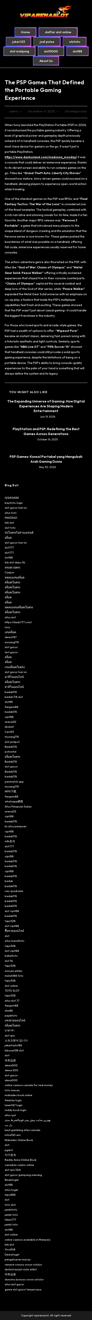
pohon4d (10, 751)
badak (9, 881)
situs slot (10, 617)
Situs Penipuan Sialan (18, 806)
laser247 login (13, 1105)
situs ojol (10, 1115)
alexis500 (11, 1065)
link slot (9, 522)
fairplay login (13, 1100)
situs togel (11, 1189)
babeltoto (11, 955)
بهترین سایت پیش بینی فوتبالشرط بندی (28, 1120)
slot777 (9, 547)
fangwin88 (11, 707)
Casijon (9, 572)
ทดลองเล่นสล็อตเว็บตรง (19, 607)
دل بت (8, 1125)
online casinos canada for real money (29, 1085)
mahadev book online (18, 1095)
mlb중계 (10, 841)
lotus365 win (13, 1135)
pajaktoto (11, 1015)
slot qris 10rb (13, 1169)
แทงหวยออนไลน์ (15, 1020)
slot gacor (11, 647)
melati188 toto (14, 975)
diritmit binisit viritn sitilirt (21, 1269)
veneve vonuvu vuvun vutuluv (23, 1264)
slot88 (9, 557)
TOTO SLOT (12, 990)
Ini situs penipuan (16, 826)
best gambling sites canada (22, 1130)
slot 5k (9, 960)
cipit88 (9, 717)
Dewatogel (12, 1254)
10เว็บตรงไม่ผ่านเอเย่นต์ (19, 532)
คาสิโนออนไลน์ (14, 677)
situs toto (11, 512)
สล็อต (8, 537)
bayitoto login (14, 502)
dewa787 (11, 637)
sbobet (9, 726)
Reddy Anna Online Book (20, 1159)
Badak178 (11, 746)
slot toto (10, 527)
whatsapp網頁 (14, 801)
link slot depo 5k (15, 562)
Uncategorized (76, 111)
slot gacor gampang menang (23, 1175)
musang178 (12, 642)
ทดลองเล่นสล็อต (14, 577)
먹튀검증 (10, 1060)
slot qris (10, 1035)
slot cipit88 (12, 911)
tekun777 (10, 1219)
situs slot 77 (12, 1000)
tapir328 (10, 921)
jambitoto (11, 1209)
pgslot (9, 1150)
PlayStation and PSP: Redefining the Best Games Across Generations (46, 431)
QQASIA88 (12, 497)
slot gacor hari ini (16, 507)
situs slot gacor (14, 1284)
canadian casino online (19, 1165)
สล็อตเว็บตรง (12, 582)
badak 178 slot (14, 697)
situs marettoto (14, 940)
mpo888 (10, 1194)
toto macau (12, 1090)
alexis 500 (11, 1070)
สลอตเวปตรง (12, 567)
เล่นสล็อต (10, 632)
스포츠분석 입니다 (16, 1040)
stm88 (9, 1010)
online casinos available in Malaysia (27, 1239)
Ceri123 (9, 731)
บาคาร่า (9, 1030)
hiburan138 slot (14, 1050)
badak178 (11, 692)
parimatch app (14, 781)
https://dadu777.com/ (18, 622)
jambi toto (11, 1214)
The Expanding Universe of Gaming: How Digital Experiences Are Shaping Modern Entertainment (46, 406)
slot (7, 936)
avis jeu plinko (13, 970)
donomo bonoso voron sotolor (24, 1279)
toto (7, 627)
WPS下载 (10, 791)
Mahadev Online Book (19, 1140)
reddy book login (15, 1110)
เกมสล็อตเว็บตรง (15, 667)
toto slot (10, 1204)
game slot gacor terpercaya (23, 1289)
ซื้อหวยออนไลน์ (14, 930)
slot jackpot (12, 741)
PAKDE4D (11, 517)
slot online (11, 985)
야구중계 (10, 1155)
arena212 (10, 721)
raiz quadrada (14, 891)
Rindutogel (12, 1179)
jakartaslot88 (13, 1045)
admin (13, 111)
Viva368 (10, 1249)
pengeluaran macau (18, 1259)
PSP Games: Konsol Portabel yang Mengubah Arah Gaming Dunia (46, 458)
